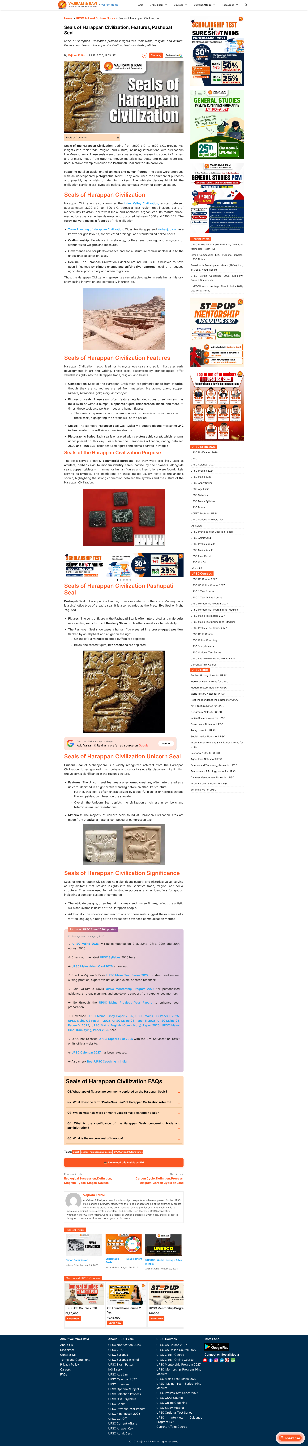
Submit (254, 116)
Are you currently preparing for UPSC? (272, 51)
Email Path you (256, 99)
